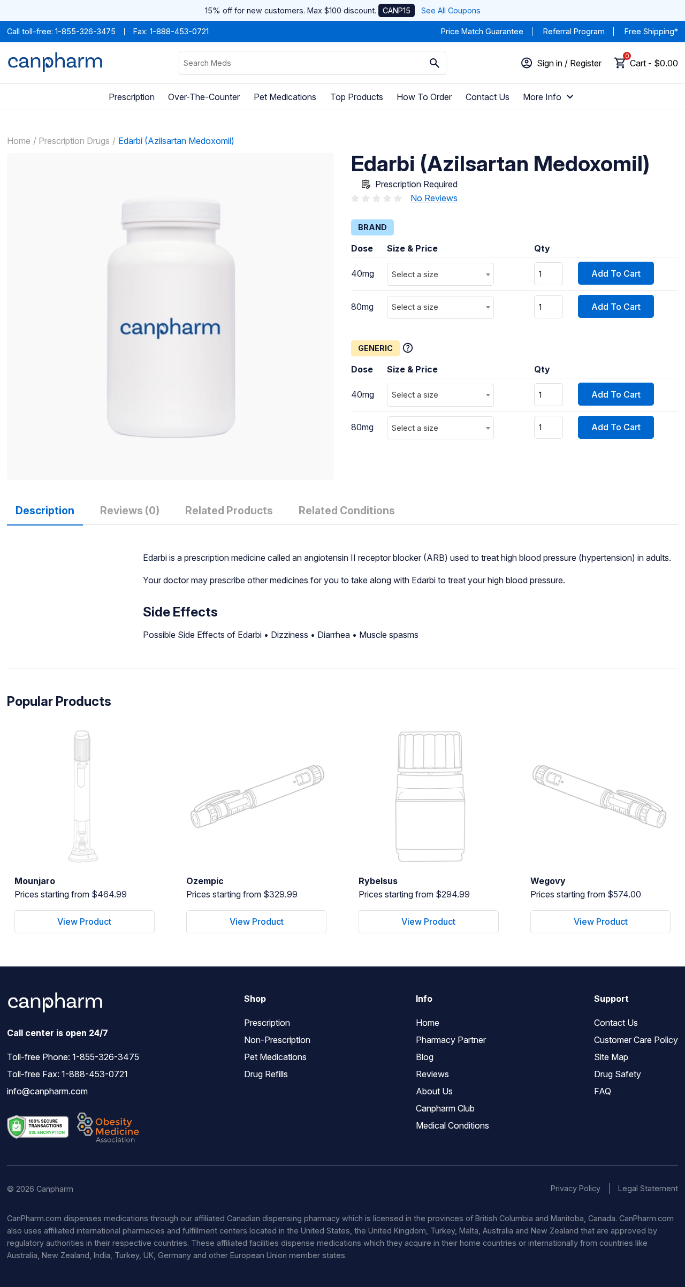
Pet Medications (285, 97)
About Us (434, 1091)
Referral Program (574, 31)
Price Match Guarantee (482, 31)
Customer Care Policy (636, 1039)
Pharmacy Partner (451, 1039)
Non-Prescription (277, 1039)
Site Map (611, 1057)
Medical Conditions (452, 1125)
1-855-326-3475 (85, 31)
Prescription (132, 97)
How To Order (424, 97)
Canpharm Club (445, 1108)
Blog (424, 1057)
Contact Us (487, 97)
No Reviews (434, 198)
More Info (542, 97)
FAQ (602, 1091)
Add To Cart (616, 273)
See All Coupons (451, 10)
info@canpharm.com (47, 1091)
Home (19, 140)
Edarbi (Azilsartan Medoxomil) (176, 140)
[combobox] (440, 274)
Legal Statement (648, 1188)
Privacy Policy (575, 1188)
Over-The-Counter (204, 97)
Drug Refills (266, 1074)
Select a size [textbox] (415, 274)
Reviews (432, 1074)
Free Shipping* (651, 31)
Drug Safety (617, 1074)
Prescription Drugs (74, 140)
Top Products (356, 97)
